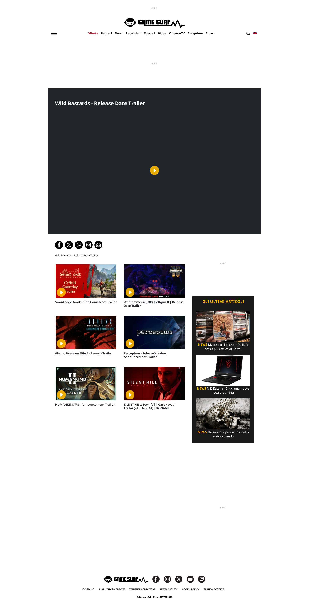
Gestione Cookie (214, 589)
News (119, 33)
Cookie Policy (190, 589)
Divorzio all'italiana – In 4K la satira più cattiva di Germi (223, 347)
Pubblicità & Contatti (112, 589)
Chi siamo (88, 589)
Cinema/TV (177, 33)
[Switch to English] (255, 33)
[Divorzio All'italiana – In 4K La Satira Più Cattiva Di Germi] (223, 326)
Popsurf (106, 33)
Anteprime (195, 33)
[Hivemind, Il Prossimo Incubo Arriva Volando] (223, 413)
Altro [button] (210, 33)
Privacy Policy (169, 589)
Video (162, 33)
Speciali (149, 33)
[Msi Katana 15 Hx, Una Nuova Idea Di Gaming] (223, 369)
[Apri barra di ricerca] (248, 33)
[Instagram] (169, 579)
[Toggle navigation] (54, 33)
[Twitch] (201, 579)
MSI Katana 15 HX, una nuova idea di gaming (223, 390)
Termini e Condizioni (142, 589)
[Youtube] (192, 579)
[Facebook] (157, 579)
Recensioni (133, 33)
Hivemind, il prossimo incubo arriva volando (223, 434)
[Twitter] (180, 579)
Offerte (93, 33)
